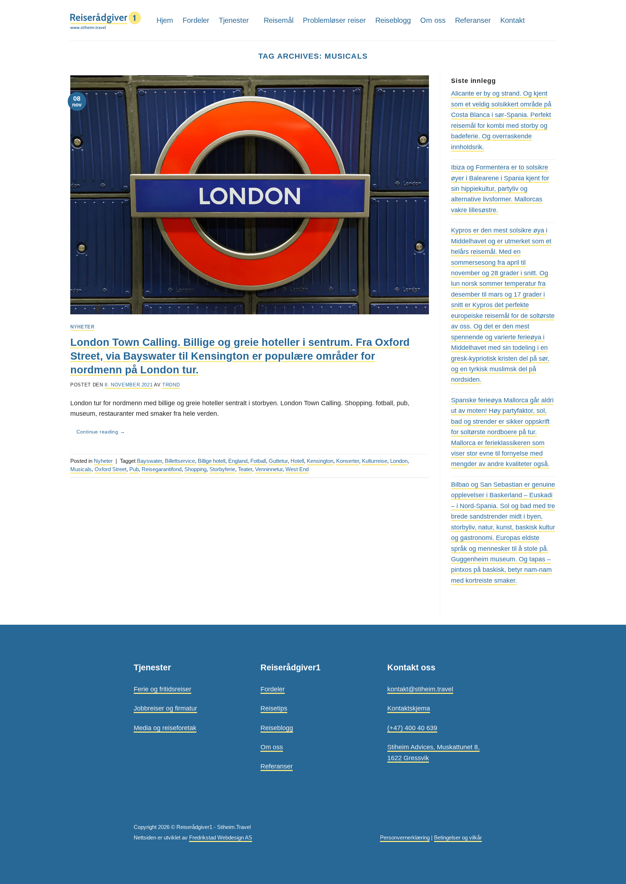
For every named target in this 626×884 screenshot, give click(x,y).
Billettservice (180, 461)
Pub (134, 469)
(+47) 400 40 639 (412, 728)
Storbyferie (222, 469)
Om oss (433, 20)
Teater (245, 469)
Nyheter (82, 327)
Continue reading (100, 432)
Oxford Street (110, 469)
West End (297, 469)
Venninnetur (269, 469)
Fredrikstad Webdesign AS (220, 838)
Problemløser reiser (334, 20)
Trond (171, 384)
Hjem (164, 20)
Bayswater (149, 461)
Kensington (320, 461)
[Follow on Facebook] (550, 20)
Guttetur (278, 461)
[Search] (537, 20)
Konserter (347, 461)
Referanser (473, 20)
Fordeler (196, 20)
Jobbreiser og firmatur (165, 708)
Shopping (195, 469)
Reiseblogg (393, 20)
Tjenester (234, 20)
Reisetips (273, 708)
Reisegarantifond (161, 469)
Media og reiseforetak (165, 728)
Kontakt (512, 20)
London (399, 461)
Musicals (81, 469)
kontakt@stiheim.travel (420, 689)
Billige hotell (211, 461)
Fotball (258, 461)
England (237, 461)
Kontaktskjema (408, 708)
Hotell (297, 461)
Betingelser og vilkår (458, 838)
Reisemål (278, 20)
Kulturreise (374, 461)
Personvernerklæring (405, 838)
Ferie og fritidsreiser (162, 689)
